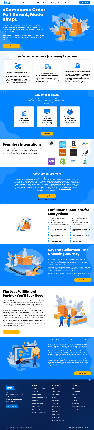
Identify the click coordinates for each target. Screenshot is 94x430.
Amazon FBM (35, 400)
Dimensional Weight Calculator (57, 410)
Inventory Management (78, 406)
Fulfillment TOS (79, 427)
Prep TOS (86, 427)
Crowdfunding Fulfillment (39, 412)
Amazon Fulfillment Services (39, 397)
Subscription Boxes (37, 410)
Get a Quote (75, 397)
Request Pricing (11, 332)
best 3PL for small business (50, 190)
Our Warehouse (76, 391)
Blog (66, 3)
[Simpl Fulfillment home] (7, 2)
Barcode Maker (56, 406)
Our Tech (46, 3)
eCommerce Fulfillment (38, 388)
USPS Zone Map (56, 414)
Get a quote (47, 196)
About (60, 3)
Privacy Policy (71, 427)
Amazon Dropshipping (38, 403)
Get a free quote (11, 406)
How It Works (55, 394)
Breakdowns (55, 400)
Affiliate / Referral (76, 410)
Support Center (56, 391)
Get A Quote (84, 2)
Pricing (53, 3)
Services (25, 3)
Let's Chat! (82, 280)
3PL (49, 99)
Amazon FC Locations (58, 420)
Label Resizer (55, 403)
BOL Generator (56, 417)
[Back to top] (89, 379)
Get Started (11, 46)
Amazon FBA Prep (36, 394)
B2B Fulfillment (36, 406)
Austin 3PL (60, 178)
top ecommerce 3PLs (65, 189)
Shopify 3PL (35, 391)
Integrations (75, 403)
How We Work (36, 3)
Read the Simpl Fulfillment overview (47, 199)
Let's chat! (47, 133)
